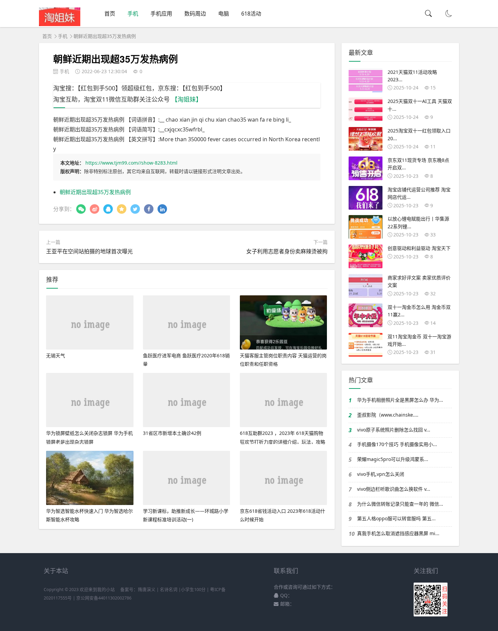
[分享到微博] (94, 209)
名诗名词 (169, 589)
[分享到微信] (81, 209)
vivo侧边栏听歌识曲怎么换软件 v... (393, 489)
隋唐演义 (146, 589)
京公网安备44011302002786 (103, 598)
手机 (132, 13)
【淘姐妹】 (186, 99)
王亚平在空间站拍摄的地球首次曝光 (89, 251)
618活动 (251, 13)
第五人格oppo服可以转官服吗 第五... (396, 518)
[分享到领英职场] (162, 209)
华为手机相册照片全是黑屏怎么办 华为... (400, 400)
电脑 (223, 13)
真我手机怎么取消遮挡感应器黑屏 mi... (398, 533)
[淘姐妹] (59, 24)
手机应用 (161, 13)
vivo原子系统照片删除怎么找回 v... (393, 429)
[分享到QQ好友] (108, 209)
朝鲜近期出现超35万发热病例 (95, 192)
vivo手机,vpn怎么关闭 (380, 474)
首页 (109, 13)
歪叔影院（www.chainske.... (387, 415)
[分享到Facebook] (148, 209)
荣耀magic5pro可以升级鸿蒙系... (392, 459)
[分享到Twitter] (135, 209)
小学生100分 (193, 589)
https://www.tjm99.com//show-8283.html (131, 163)
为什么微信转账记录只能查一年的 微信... (400, 504)
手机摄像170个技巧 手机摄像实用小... (397, 444)
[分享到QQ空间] (121, 209)
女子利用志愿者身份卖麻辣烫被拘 (287, 251)
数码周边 (195, 13)
